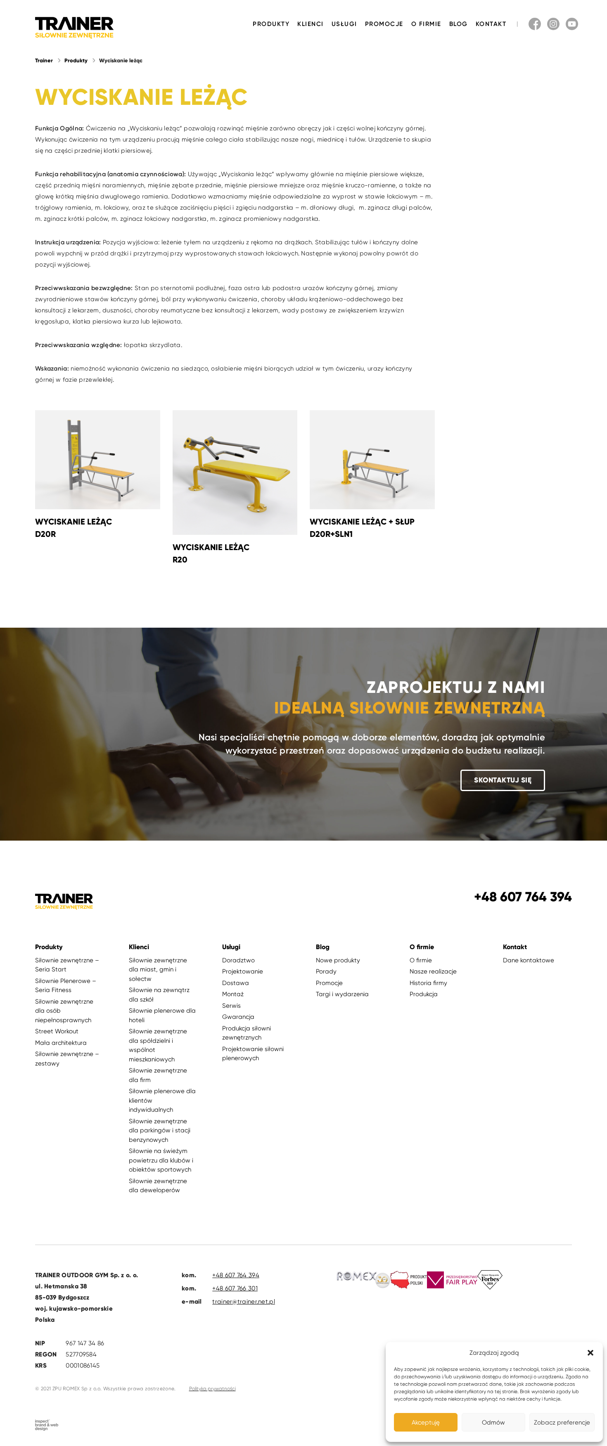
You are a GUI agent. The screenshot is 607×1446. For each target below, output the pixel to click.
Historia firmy (428, 983)
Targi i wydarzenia (342, 994)
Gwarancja (238, 1017)
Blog (458, 24)
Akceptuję (426, 1422)
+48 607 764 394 (235, 1275)
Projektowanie (242, 971)
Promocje (384, 24)
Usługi (344, 24)
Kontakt (491, 24)
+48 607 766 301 (235, 1288)
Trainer (44, 60)
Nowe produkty (338, 960)
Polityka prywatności (212, 1389)
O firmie (426, 24)
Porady (326, 971)
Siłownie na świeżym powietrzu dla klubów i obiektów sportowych (161, 1160)
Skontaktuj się (502, 780)
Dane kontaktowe (528, 960)
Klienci (310, 24)
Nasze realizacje (433, 971)
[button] (590, 1353)
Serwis (231, 1005)
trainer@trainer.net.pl (243, 1301)
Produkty (271, 24)
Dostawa (235, 983)
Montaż (233, 994)
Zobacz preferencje (562, 1422)
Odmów (493, 1422)
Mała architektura (61, 1043)
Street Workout (56, 1031)
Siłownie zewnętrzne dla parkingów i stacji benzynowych (159, 1131)
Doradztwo (238, 960)
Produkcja (424, 994)
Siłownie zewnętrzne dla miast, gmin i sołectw (158, 970)
